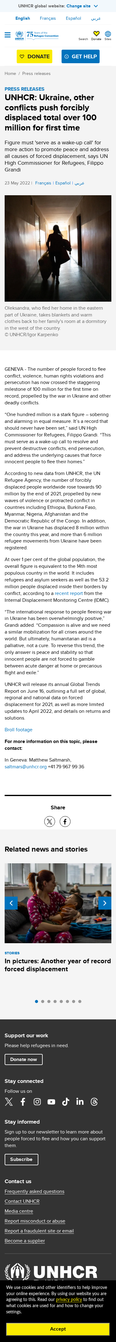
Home (10, 73)
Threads (94, 1102)
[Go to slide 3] (50, 1003)
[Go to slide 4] (57, 1003)
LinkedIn (80, 1102)
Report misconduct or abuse (35, 1221)
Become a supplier (25, 1240)
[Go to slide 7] (75, 1003)
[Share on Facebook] (65, 821)
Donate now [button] (23, 1059)
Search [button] (83, 39)
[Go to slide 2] (44, 1003)
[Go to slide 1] (38, 1003)
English (22, 18)
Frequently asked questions (34, 1191)
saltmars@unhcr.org (26, 766)
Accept (58, 1329)
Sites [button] (108, 39)
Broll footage (18, 729)
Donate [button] (96, 39)
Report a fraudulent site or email (39, 1231)
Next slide (104, 903)
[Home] (36, 35)
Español (73, 18)
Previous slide (11, 903)
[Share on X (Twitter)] (49, 821)
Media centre (19, 1211)
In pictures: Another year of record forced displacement (58, 965)
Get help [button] (84, 56)
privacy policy (69, 1300)
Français (48, 18)
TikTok (66, 1102)
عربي (96, 18)
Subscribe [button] (21, 1159)
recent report (69, 593)
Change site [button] (79, 6)
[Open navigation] (8, 35)
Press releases (36, 73)
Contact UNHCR (22, 1201)
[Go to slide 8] (81, 1003)
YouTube (51, 1102)
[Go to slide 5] (63, 1003)
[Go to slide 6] (69, 1003)
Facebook (23, 1102)
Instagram (37, 1102)
